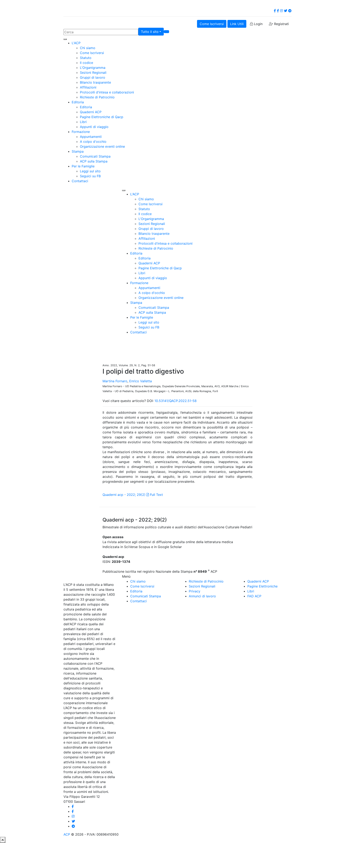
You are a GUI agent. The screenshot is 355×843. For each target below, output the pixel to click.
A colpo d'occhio (93, 141)
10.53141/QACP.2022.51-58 (175, 401)
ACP (66, 834)
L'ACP (76, 43)
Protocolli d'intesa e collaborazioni (107, 92)
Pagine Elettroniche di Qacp (101, 117)
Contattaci (80, 181)
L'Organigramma (92, 68)
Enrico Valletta (140, 381)
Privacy (194, 591)
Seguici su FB (90, 176)
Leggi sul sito (90, 171)
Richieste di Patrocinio (97, 97)
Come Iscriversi (212, 24)
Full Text (156, 495)
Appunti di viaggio (94, 127)
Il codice (86, 63)
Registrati (281, 24)
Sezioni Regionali (93, 72)
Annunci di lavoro (202, 596)
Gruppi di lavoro (92, 77)
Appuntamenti (91, 137)
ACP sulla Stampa (93, 161)
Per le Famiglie (83, 166)
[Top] (2, 840)
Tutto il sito (150, 32)
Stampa (78, 151)
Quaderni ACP (90, 112)
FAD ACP (254, 596)
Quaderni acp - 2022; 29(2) (124, 495)
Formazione (81, 132)
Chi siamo (87, 48)
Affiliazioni (88, 87)
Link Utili (237, 24)
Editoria (78, 102)
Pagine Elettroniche (262, 586)
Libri (83, 122)
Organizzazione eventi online (102, 146)
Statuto (85, 58)
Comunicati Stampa (95, 156)
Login (258, 24)
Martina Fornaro (115, 381)
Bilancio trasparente (95, 82)
